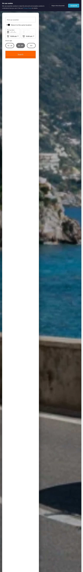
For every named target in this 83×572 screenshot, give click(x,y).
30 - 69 (20, 46)
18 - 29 (9, 46)
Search (20, 54)
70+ (31, 46)
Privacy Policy (27, 8)
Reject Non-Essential (58, 6)
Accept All (73, 6)
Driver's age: (8, 40)
